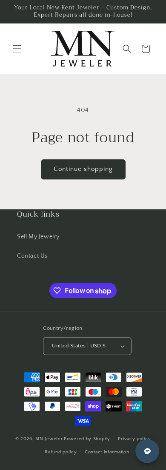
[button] (17, 48)
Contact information (107, 452)
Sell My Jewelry (38, 236)
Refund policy (61, 452)
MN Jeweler (49, 438)
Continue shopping (83, 169)
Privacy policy (134, 438)
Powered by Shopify (87, 438)
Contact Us (32, 256)
